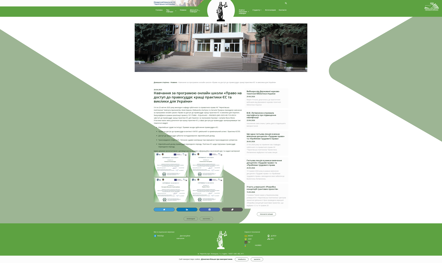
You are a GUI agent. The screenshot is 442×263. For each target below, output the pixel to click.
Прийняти (242, 259)
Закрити (257, 259)
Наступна (206, 219)
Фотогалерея (270, 10)
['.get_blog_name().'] (431, 6)
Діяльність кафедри (194, 11)
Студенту (256, 10)
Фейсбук (160, 236)
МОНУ (250, 236)
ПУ (249, 242)
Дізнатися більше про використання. (217, 259)
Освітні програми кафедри (243, 11)
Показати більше (266, 214)
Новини (183, 10)
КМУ (250, 239)
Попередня (191, 219)
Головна (159, 10)
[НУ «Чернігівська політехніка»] (221, 11)
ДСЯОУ (273, 236)
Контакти (282, 10)
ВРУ (272, 239)
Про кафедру (169, 11)
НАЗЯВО (258, 245)
